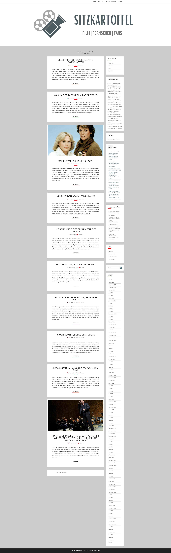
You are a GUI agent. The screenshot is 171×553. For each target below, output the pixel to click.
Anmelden (111, 251)
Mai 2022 (111, 316)
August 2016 (111, 439)
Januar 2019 (111, 372)
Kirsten (81, 65)
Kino (99, 1)
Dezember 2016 (112, 428)
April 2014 (111, 500)
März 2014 (111, 502)
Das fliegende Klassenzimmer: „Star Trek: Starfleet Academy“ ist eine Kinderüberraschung (114, 218)
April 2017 (111, 420)
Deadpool (115, 96)
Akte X (111, 83)
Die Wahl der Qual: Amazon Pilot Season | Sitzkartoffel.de (114, 163)
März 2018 (111, 396)
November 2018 (112, 377)
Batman (118, 87)
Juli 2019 (111, 362)
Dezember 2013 (112, 508)
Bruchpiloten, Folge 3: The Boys (76, 335)
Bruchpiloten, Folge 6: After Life (76, 264)
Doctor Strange (113, 97)
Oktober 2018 (112, 380)
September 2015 (112, 465)
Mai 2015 (111, 471)
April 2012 (111, 529)
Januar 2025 (111, 298)
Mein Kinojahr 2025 (113, 224)
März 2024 (111, 311)
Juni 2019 (111, 364)
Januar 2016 (111, 457)
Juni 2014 (111, 494)
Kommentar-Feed (113, 256)
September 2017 (112, 407)
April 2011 (111, 537)
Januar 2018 (111, 399)
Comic (113, 93)
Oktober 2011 (112, 532)
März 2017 (111, 423)
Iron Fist (116, 102)
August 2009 (111, 540)
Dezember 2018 (112, 375)
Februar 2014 (112, 505)
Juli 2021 (111, 330)
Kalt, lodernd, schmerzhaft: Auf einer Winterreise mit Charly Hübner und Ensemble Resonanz (76, 438)
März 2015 (111, 476)
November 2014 (112, 486)
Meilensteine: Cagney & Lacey (75, 161)
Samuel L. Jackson (116, 114)
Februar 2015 (112, 478)
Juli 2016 (111, 441)
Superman (119, 123)
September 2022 (112, 314)
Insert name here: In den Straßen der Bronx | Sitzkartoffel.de (114, 153)
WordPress (89, 550)
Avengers (111, 87)
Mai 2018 (111, 391)
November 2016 (112, 431)
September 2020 (112, 340)
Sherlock (110, 116)
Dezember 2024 (112, 300)
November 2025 (112, 287)
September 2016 (112, 436)
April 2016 (111, 449)
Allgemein (111, 63)
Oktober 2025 (112, 290)
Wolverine (120, 128)
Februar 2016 (112, 455)
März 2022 (111, 319)
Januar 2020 (111, 354)
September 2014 (112, 492)
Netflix (112, 109)
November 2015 (112, 463)
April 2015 (111, 473)
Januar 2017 (111, 425)
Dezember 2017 (112, 401)
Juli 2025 (111, 292)
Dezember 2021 (112, 324)
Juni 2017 (111, 415)
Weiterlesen (76, 83)
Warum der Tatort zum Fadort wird (76, 95)
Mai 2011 (111, 534)
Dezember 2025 (112, 284)
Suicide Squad (113, 123)
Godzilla (116, 101)
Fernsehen (94, 1)
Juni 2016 (111, 444)
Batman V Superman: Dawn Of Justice (114, 88)
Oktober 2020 (112, 338)
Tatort (110, 124)
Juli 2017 (111, 412)
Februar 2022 (112, 322)
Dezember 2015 (112, 460)
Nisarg (99, 550)
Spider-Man (115, 116)
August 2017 (111, 409)
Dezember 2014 (112, 484)
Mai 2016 (111, 447)
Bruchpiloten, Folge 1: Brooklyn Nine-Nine (76, 369)
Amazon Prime (117, 83)
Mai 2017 (111, 417)
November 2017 (112, 404)
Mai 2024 (111, 306)
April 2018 (111, 393)
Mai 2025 (111, 295)
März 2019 (111, 370)
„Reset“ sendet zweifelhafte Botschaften (75, 61)
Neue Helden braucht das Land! (76, 196)
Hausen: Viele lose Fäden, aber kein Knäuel (76, 298)
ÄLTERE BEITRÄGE (62, 472)
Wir (103, 1)
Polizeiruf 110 (111, 112)
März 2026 (111, 279)
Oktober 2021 (112, 327)
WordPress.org (112, 259)
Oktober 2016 (112, 433)
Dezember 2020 (112, 332)
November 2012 (112, 518)
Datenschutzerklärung (111, 1)
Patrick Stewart (115, 111)
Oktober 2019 (112, 359)
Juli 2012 (111, 526)
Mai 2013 (111, 516)
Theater (110, 71)
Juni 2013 (111, 513)
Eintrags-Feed (112, 254)
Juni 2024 (111, 303)
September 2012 (112, 524)
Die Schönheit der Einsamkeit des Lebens (75, 230)
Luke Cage (110, 106)
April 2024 (111, 308)
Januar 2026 (111, 282)
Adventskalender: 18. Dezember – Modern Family (113, 158)
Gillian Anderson (111, 101)
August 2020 (111, 343)
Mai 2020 (111, 346)
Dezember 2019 (112, 356)
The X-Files (113, 128)
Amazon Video (113, 85)
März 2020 (111, 351)
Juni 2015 (111, 468)
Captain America (112, 91)
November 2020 (112, 335)
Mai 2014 (111, 497)
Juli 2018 (111, 385)
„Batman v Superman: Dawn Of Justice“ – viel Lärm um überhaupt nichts (115, 197)
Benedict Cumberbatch (113, 90)
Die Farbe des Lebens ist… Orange (114, 187)
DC (111, 96)
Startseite (120, 1)
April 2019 (111, 367)
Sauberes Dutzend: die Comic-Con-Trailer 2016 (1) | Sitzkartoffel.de (114, 193)
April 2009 (111, 542)
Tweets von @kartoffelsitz (114, 139)
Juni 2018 (111, 388)
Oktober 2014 (112, 489)
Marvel (117, 106)
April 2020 (111, 348)
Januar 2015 (111, 481)
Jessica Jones (113, 104)
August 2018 (111, 383)
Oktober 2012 (112, 521)
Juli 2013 (111, 510)
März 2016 (111, 452)
